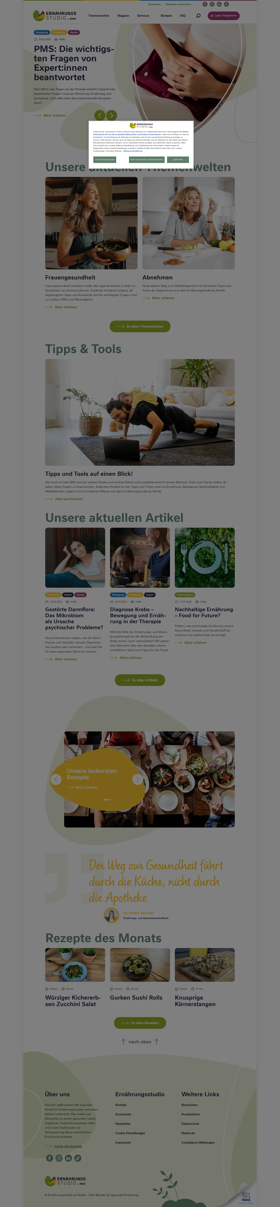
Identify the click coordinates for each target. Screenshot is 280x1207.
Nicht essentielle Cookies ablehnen (147, 160)
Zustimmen (178, 160)
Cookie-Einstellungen (105, 160)
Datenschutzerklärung (132, 151)
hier (148, 148)
